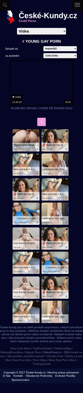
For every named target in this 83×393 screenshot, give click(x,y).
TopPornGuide (42, 348)
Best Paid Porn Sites (62, 360)
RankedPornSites (12, 352)
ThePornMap (62, 348)
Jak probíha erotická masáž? (26, 356)
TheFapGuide (42, 363)
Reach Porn (33, 352)
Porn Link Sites (20, 348)
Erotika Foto (55, 356)
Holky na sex (74, 356)
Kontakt (18, 375)
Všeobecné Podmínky (39, 375)
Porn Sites (40, 360)
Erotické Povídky (65, 375)
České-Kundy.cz (48, 17)
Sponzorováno (20, 379)
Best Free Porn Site (18, 360)
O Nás (7, 375)
